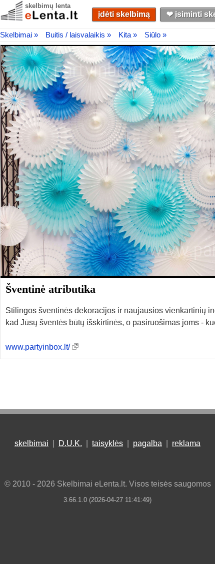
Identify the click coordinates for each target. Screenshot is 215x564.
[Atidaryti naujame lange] (75, 347)
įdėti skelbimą (124, 14)
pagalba (147, 443)
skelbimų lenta (47, 5)
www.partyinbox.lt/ (38, 347)
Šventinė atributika (51, 289)
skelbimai (31, 443)
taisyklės (107, 443)
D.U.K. (70, 443)
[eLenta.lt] (40, 18)
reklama (186, 443)
